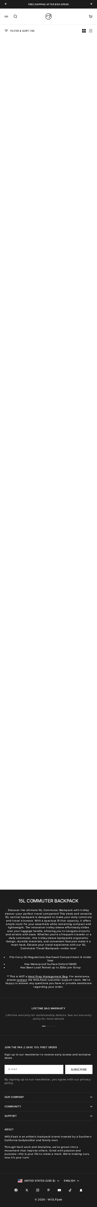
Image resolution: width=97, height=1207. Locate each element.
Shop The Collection (20, 866)
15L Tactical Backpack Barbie (73, 417)
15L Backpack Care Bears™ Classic (24, 693)
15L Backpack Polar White (73, 90)
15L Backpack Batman (73, 346)
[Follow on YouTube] (59, 1190)
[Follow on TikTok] (70, 1190)
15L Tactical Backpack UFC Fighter (73, 555)
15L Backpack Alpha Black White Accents (24, 348)
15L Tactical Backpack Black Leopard (73, 486)
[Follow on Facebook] (16, 1190)
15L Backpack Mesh (73, 622)
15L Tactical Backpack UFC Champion (24, 157)
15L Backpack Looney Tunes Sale (73, 762)
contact (22, 979)
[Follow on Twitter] (27, 1190)
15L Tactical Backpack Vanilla (24, 762)
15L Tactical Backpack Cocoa (24, 91)
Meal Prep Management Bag (48, 976)
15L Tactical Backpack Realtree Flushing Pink (24, 555)
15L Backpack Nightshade (73, 156)
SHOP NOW (12, 285)
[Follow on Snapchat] (81, 1190)
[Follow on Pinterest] (48, 1190)
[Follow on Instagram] (37, 1190)
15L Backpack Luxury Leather (24, 624)
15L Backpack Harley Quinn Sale (24, 486)
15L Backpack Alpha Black (72, 691)
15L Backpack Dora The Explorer (24, 417)
